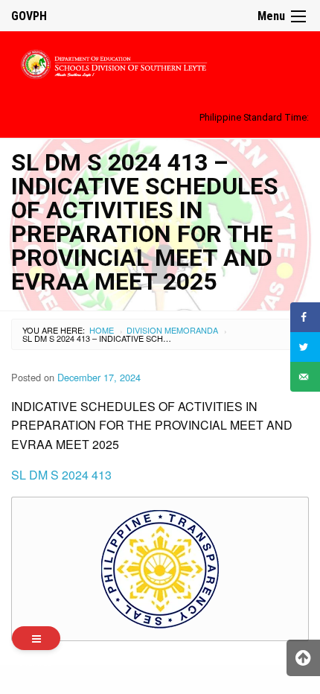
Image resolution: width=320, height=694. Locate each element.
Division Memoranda (172, 330)
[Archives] (36, 638)
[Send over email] (305, 377)
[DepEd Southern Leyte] (160, 62)
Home (101, 330)
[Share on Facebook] (305, 317)
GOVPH (29, 16)
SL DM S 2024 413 (61, 474)
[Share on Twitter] (305, 347)
